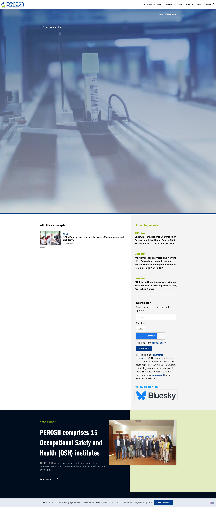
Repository (148, 5)
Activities (168, 5)
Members (189, 5)
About (199, 5)
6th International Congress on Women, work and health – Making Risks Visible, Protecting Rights (156, 285)
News (180, 5)
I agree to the (152, 342)
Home (159, 5)
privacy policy (159, 342)
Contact (208, 5)
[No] (212, 503)
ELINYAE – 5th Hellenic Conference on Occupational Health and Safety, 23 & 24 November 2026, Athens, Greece (155, 240)
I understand (163, 503)
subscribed (158, 375)
